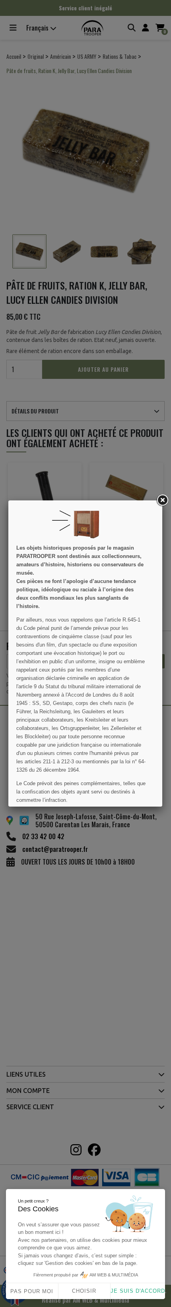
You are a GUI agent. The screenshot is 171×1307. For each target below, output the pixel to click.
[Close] (162, 500)
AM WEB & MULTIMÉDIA (113, 1274)
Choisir (84, 1291)
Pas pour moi (31, 1291)
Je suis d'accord (138, 1291)
